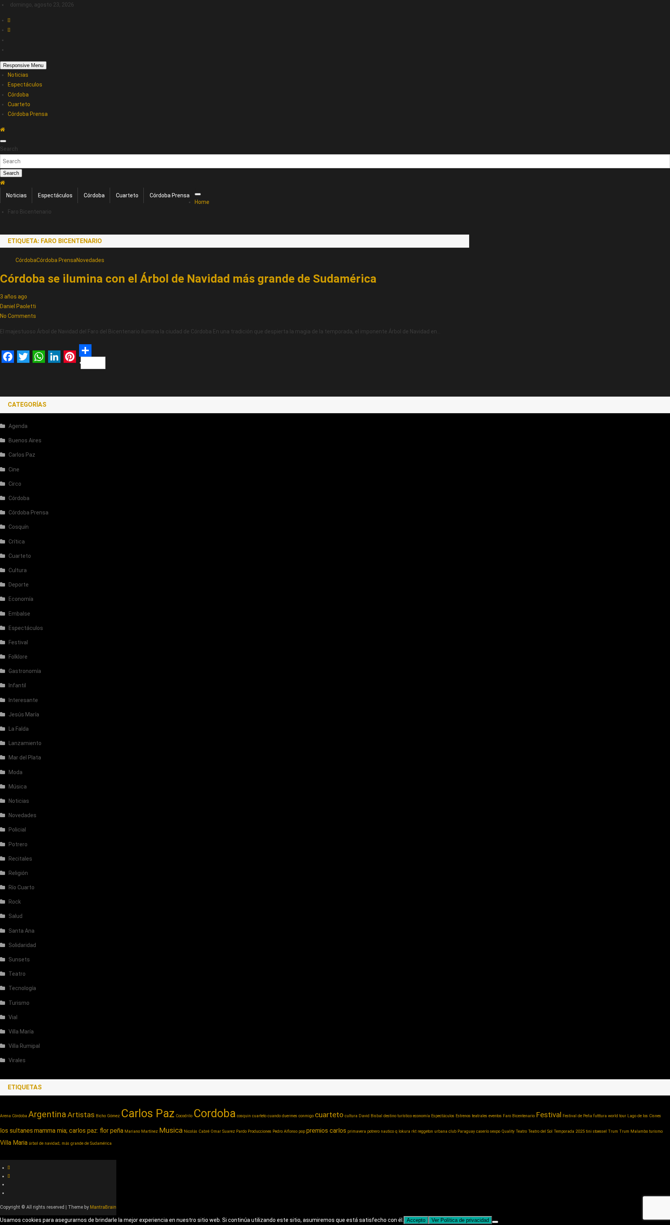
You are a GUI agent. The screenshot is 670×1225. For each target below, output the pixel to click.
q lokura (402, 1131)
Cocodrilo (184, 1115)
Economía (21, 599)
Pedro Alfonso (285, 1131)
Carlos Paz (22, 455)
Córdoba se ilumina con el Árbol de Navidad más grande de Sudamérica (188, 278)
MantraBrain (103, 1207)
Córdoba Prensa (28, 114)
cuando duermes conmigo (291, 1115)
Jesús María (24, 714)
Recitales (20, 859)
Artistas (81, 1114)
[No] (495, 1222)
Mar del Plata (25, 757)
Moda (15, 772)
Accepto (416, 1220)
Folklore (18, 657)
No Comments (18, 316)
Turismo (19, 1003)
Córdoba (18, 94)
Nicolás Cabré (196, 1131)
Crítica (17, 541)
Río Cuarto (22, 887)
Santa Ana (22, 931)
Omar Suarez (223, 1131)
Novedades (90, 260)
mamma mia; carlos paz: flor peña (78, 1130)
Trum (613, 1131)
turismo (656, 1131)
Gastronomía (25, 671)
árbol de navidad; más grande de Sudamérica (70, 1143)
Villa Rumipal (24, 1046)
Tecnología (22, 988)
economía (421, 1115)
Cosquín (19, 527)
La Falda (19, 729)
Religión (18, 873)
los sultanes (16, 1130)
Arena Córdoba (13, 1115)
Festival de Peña (577, 1115)
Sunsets (19, 959)
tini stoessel (596, 1131)
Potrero (18, 844)
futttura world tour (609, 1115)
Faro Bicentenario (519, 1115)
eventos (495, 1115)
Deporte (19, 584)
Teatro (17, 974)
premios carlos (326, 1130)
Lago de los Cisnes (644, 1115)
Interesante (23, 700)
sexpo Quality (502, 1131)
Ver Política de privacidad (460, 1220)
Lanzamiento (25, 743)
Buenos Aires (25, 440)
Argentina (47, 1114)
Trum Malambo (633, 1131)
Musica (171, 1130)
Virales (17, 1060)
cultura (351, 1115)
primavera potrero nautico (370, 1131)
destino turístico (397, 1115)
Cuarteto (19, 104)
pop (302, 1131)
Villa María (21, 1031)
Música (18, 786)
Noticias (18, 75)
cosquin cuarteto (251, 1115)
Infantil (17, 685)
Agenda (18, 426)
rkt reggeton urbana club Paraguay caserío (450, 1131)
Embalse (19, 614)
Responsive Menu (23, 65)
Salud (15, 916)
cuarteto (329, 1114)
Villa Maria (14, 1142)
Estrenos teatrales (471, 1115)
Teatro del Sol (540, 1131)
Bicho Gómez (108, 1115)
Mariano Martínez (141, 1131)
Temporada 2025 (569, 1131)
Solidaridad (22, 945)
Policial (17, 829)
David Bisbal (370, 1115)
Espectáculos (25, 84)
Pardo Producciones (253, 1131)
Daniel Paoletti (18, 306)
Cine (14, 469)
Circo (15, 484)
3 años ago (13, 296)
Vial (13, 1017)
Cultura (18, 570)
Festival (18, 642)
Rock (15, 902)
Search (9, 149)
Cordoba (214, 1113)
